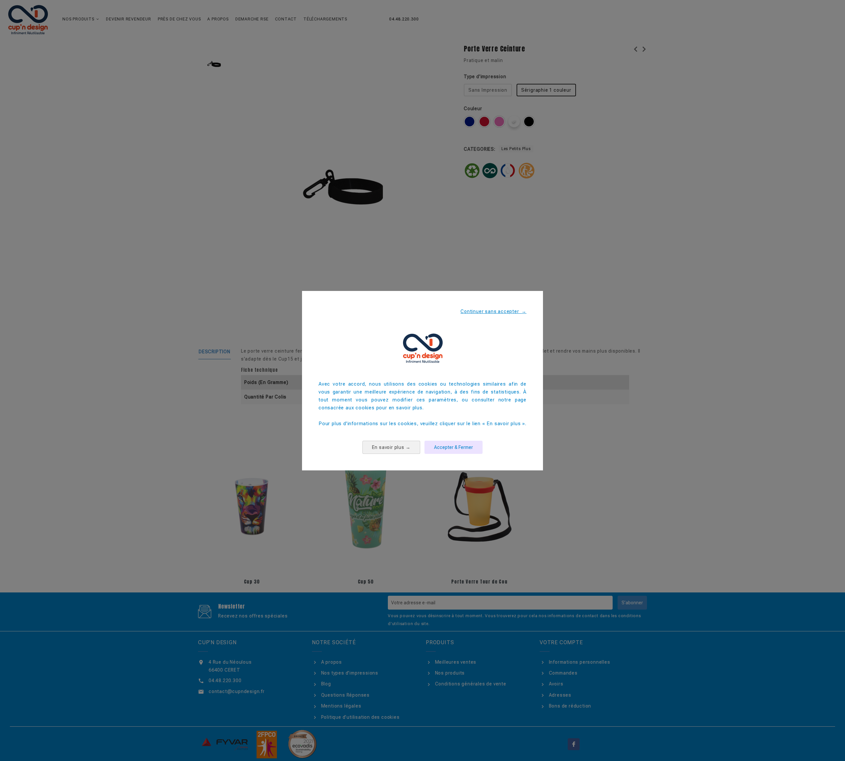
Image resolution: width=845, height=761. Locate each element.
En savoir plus (391, 447)
